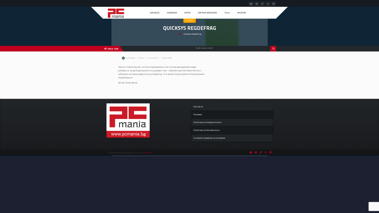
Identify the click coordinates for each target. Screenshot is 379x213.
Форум (241, 12)
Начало (155, 12)
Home (180, 34)
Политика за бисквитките (206, 130)
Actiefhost (148, 153)
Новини (172, 12)
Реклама (197, 114)
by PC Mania (130, 58)
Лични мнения (207, 12)
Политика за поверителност (207, 122)
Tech (227, 12)
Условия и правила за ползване (209, 137)
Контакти (198, 106)
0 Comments (152, 58)
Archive (189, 20)
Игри (187, 12)
